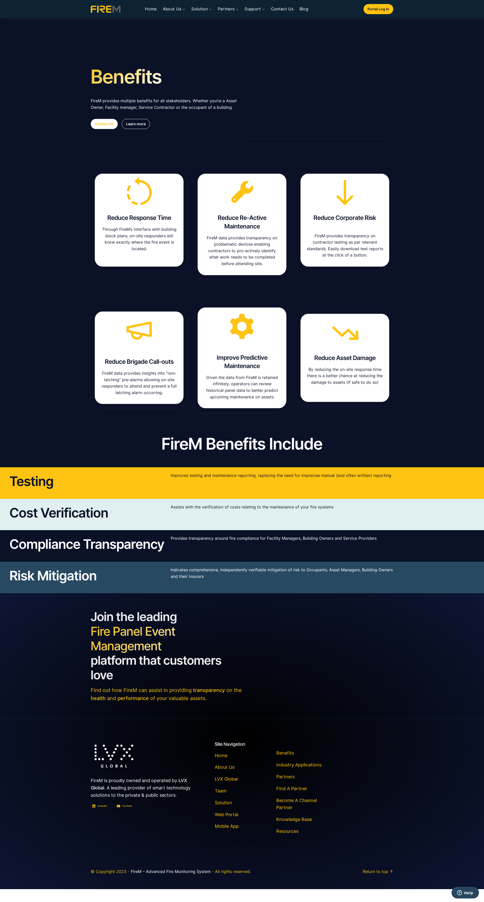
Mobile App (227, 826)
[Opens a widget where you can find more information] (465, 893)
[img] (336, 9)
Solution (223, 802)
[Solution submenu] (210, 9)
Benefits (285, 753)
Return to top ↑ (378, 871)
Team (221, 790)
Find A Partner (291, 788)
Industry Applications (298, 764)
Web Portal (226, 814)
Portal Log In (378, 9)
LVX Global (226, 779)
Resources (287, 831)
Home (151, 8)
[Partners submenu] (236, 9)
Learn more (136, 124)
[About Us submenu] (183, 9)
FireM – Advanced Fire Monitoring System (171, 871)
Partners (285, 776)
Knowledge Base (294, 819)
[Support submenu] (263, 9)
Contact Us (104, 124)
